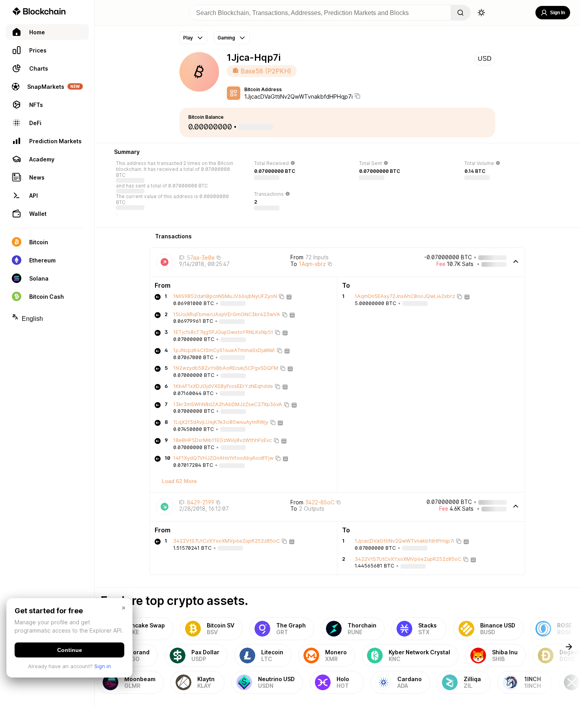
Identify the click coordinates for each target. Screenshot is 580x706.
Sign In (557, 12)
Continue (69, 650)
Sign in (102, 666)
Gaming (226, 38)
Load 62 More (179, 481)
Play (188, 38)
